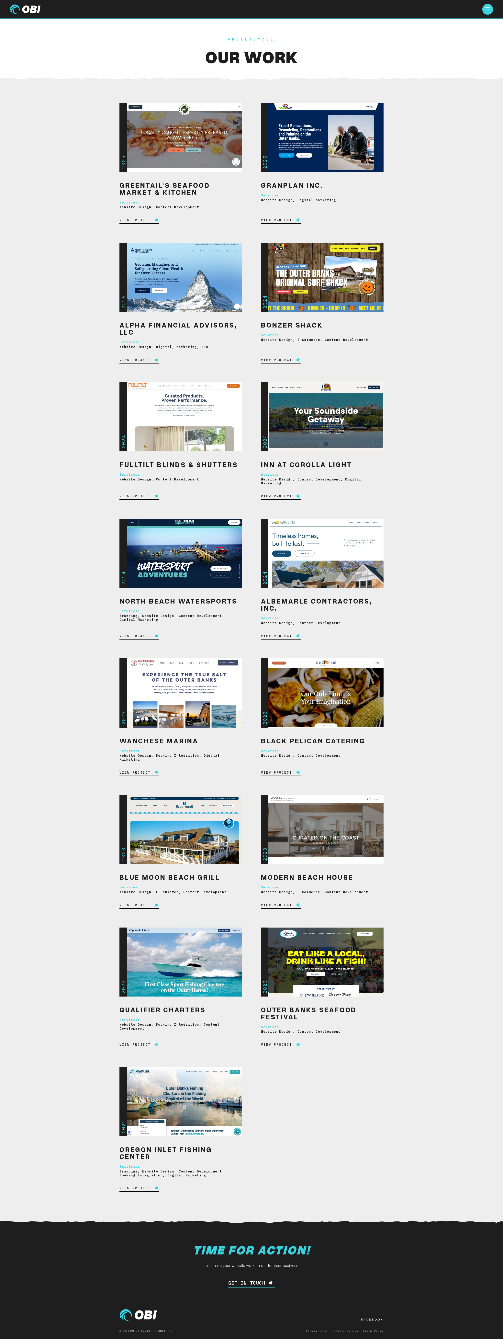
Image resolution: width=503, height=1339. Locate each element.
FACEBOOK (372, 1319)
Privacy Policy (317, 1331)
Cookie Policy (373, 1331)
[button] (488, 9)
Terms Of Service (345, 1331)
